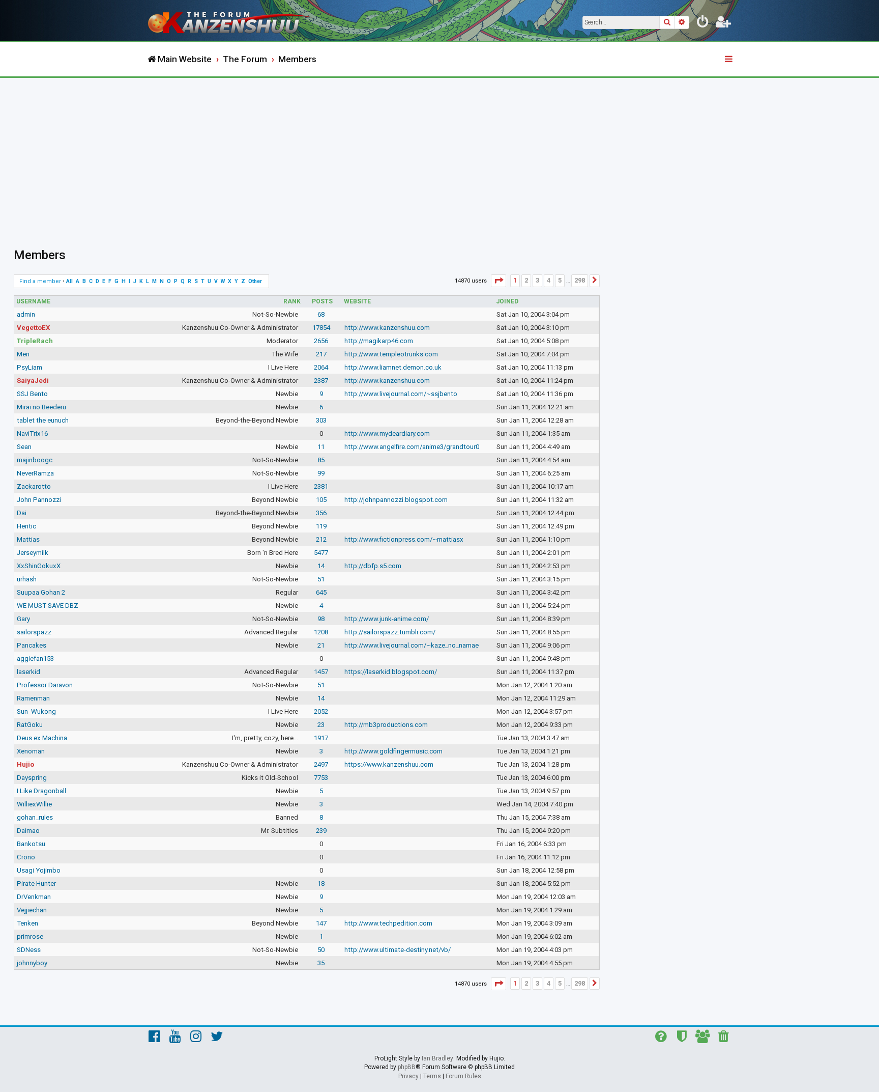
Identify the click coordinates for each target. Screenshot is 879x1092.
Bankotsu (31, 844)
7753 (321, 777)
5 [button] (560, 280)
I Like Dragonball (41, 791)
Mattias (28, 539)
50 (321, 950)
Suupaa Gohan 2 (41, 592)
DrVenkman (34, 897)
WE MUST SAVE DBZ (47, 605)
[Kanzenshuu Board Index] (230, 20)
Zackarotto (34, 486)
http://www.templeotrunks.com (391, 354)
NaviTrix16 (32, 433)
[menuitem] (703, 23)
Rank (292, 301)
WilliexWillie (34, 804)
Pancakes (31, 645)
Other (255, 281)
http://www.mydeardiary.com (387, 433)
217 (321, 354)
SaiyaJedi (33, 380)
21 (321, 645)
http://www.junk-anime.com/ (386, 619)
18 (321, 883)
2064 (321, 367)
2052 (321, 711)
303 (321, 420)
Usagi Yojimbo (39, 870)
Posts (322, 301)
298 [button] (579, 280)
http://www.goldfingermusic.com (393, 751)
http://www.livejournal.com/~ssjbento (400, 394)
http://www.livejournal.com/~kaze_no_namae (411, 645)
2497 (321, 764)
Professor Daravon (45, 685)
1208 (321, 632)
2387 (321, 380)
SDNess (29, 950)
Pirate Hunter (36, 883)
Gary (23, 619)
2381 (321, 486)
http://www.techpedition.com (388, 923)
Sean (24, 447)
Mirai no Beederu (41, 407)
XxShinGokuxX (39, 566)
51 (321, 579)
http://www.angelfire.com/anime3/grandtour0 (411, 447)
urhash (27, 579)
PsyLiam (29, 367)
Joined (507, 301)
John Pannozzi (39, 499)
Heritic (26, 526)
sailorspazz (34, 632)
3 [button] (537, 280)
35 (321, 963)
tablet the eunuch (43, 420)
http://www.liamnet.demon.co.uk (393, 367)
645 (321, 592)
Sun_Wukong (36, 711)
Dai (21, 513)
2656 (321, 341)
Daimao (28, 830)
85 (321, 460)
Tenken (27, 923)
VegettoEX (33, 327)
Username (33, 301)
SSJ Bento (32, 394)
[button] (498, 280)
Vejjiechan (32, 910)
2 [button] (526, 280)
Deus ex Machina (42, 738)
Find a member (40, 281)
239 (321, 830)
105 (321, 499)
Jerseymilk (32, 552)
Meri (23, 354)
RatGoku (30, 725)
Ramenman (33, 698)
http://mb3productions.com (386, 725)
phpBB (407, 1067)
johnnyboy (32, 963)
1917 (321, 738)
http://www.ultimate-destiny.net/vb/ (397, 950)
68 (321, 314)
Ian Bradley (437, 1058)
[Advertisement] (439, 154)
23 (321, 725)
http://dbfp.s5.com (372, 566)
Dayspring (32, 777)
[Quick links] (729, 59)
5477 (321, 552)
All (69, 281)
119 (321, 526)
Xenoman (31, 751)
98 (321, 619)
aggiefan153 (35, 658)
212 (321, 539)
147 (321, 923)
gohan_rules (35, 817)
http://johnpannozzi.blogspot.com (396, 499)
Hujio (25, 764)
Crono (26, 857)
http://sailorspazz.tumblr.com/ (389, 632)
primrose (30, 936)
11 (321, 447)
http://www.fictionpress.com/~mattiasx (403, 539)
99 (321, 473)
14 (321, 566)
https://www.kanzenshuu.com (388, 764)
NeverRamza (35, 473)
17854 (321, 327)
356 (321, 513)
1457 (321, 672)
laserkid (28, 672)
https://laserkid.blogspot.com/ (390, 672)
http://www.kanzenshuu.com (387, 327)
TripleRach (35, 341)
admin (26, 314)
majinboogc (34, 460)
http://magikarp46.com (378, 341)
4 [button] (548, 280)
